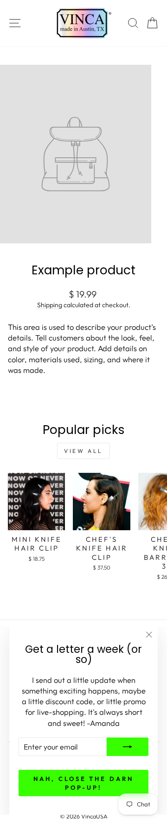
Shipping (49, 305)
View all (83, 450)
